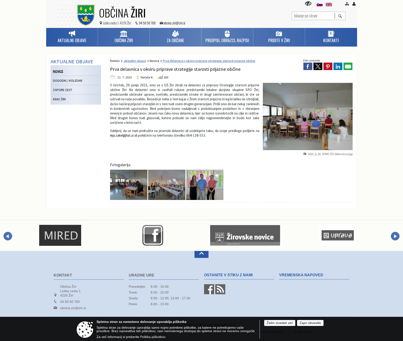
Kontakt (63, 275)
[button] (7, 236)
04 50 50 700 (147, 22)
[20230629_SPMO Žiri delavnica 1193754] (167, 185)
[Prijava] (354, 4)
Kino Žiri (59, 99)
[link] (308, 66)
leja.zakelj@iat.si (122, 135)
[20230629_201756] (204, 185)
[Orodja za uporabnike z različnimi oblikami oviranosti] (308, 3)
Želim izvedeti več (280, 323)
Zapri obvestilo (310, 323)
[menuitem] (72, 37)
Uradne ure (141, 275)
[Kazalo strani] (347, 4)
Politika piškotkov (152, 337)
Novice (154, 61)
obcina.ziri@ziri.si (174, 22)
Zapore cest (62, 90)
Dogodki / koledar (67, 80)
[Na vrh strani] (201, 254)
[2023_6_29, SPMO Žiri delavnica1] (129, 185)
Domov (115, 61)
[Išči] (340, 16)
